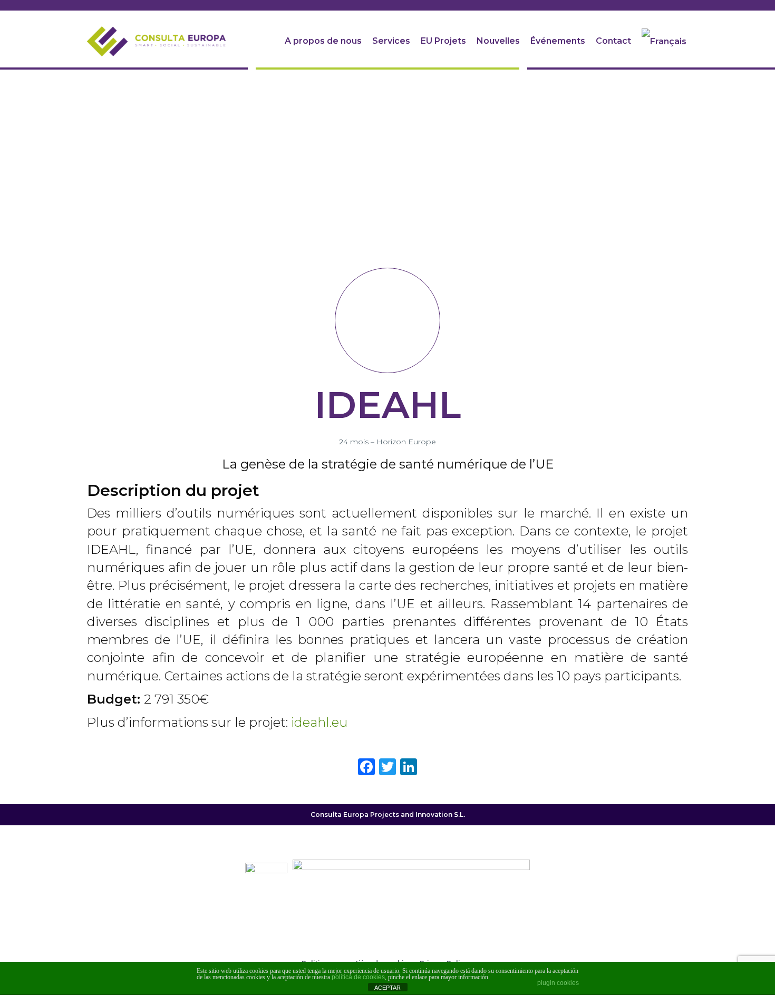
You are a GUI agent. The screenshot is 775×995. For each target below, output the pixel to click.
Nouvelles (498, 41)
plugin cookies (558, 983)
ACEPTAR (387, 987)
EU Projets (443, 41)
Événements (557, 41)
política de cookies (358, 977)
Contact (613, 41)
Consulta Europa (340, 814)
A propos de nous (323, 41)
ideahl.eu (319, 722)
